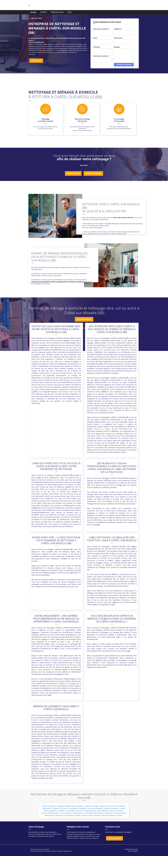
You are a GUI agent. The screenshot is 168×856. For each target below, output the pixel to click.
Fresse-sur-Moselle (95, 808)
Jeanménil (53, 811)
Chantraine (104, 806)
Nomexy (112, 811)
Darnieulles (73, 808)
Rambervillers (54, 813)
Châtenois (55, 808)
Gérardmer (114, 808)
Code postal (118, 38)
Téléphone (118, 29)
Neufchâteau (102, 811)
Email (95, 38)
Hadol (122, 808)
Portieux (120, 811)
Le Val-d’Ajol (70, 811)
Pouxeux (44, 813)
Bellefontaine (70, 806)
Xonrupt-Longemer (109, 815)
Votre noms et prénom (101, 29)
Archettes (52, 806)
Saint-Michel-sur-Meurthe (103, 813)
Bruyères (80, 806)
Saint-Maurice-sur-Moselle (82, 813)
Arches (44, 806)
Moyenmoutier (90, 811)
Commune (96, 47)
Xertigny (97, 815)
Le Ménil (61, 811)
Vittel (90, 815)
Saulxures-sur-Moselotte (65, 815)
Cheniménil (46, 808)
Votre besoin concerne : (101, 56)
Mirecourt (80, 811)
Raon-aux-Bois (66, 813)
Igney (46, 811)
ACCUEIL (33, 12)
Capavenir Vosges (91, 806)
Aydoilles (61, 806)
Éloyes (119, 815)
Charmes (113, 806)
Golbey (106, 808)
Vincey (84, 815)
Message (117, 47)
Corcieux (64, 808)
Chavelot (121, 806)
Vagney (78, 815)
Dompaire (83, 808)
